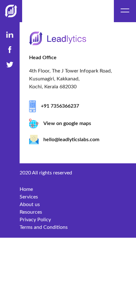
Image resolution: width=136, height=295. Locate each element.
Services (29, 196)
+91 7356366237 (60, 106)
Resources (31, 212)
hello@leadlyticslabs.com (71, 139)
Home (26, 189)
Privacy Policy (35, 219)
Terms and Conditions (44, 227)
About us (30, 204)
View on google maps (67, 123)
